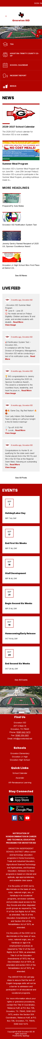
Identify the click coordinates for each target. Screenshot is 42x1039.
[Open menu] (6, 16)
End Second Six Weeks (17, 663)
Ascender (20, 778)
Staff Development (15, 573)
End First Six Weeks (16, 543)
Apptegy (26, 1036)
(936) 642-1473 (23, 732)
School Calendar (19, 773)
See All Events (21, 680)
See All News (21, 275)
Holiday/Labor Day (15, 513)
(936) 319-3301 (22, 735)
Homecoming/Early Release (20, 633)
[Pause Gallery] (37, 35)
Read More (18, 322)
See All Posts (21, 477)
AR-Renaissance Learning (19, 782)
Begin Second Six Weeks (18, 603)
